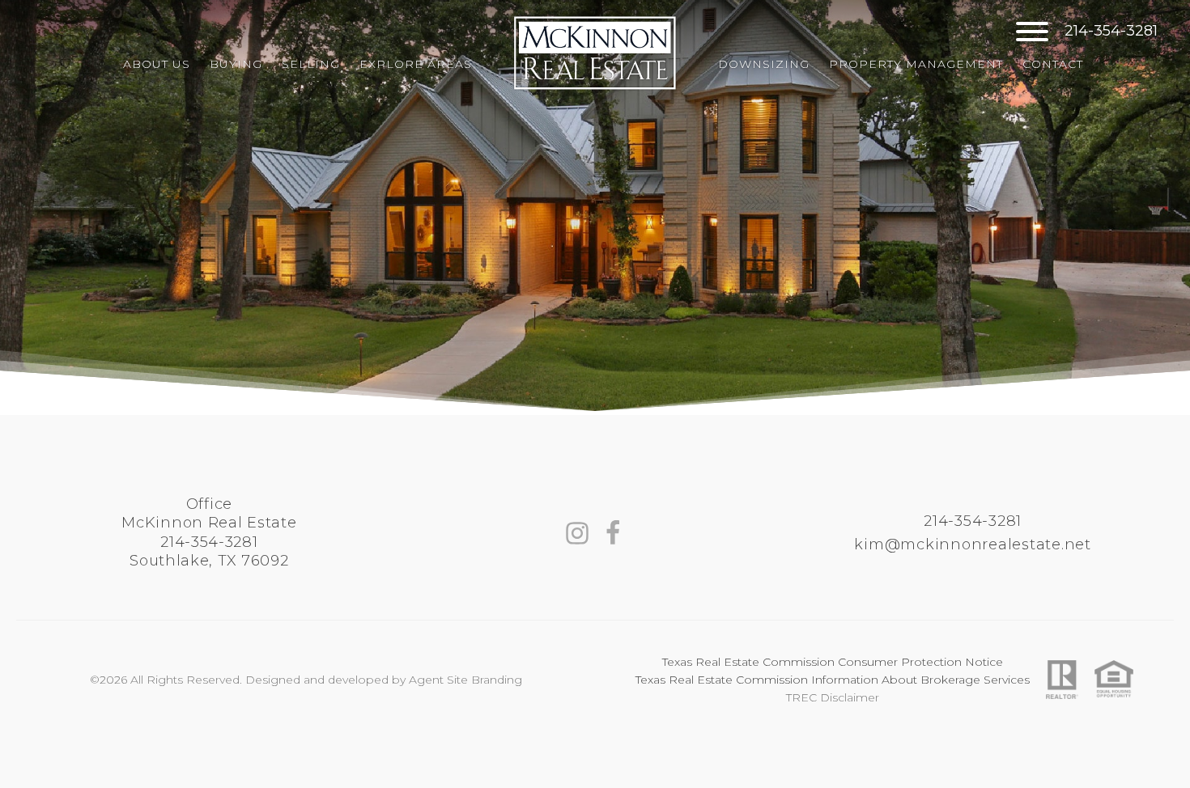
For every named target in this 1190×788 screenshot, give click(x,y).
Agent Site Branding (465, 679)
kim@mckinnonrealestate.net (972, 544)
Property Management (916, 64)
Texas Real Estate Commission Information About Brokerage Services (832, 679)
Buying (236, 64)
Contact (1052, 64)
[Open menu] (1032, 31)
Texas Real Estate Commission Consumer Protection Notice (832, 662)
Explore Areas (415, 64)
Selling (311, 64)
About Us (156, 64)
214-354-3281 (1111, 31)
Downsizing (764, 64)
